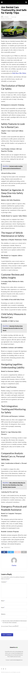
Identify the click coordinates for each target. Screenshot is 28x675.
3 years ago (13, 17)
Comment (4, 582)
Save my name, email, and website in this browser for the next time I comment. (15, 621)
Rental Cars (7, 547)
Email (3, 607)
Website (3, 614)
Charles (7, 17)
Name (3, 600)
